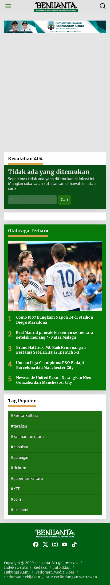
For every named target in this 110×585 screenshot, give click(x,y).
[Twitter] (45, 544)
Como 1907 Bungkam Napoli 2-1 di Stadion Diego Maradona (54, 320)
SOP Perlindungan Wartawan (71, 577)
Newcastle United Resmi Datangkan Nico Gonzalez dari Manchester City (53, 380)
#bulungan (20, 457)
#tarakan (19, 426)
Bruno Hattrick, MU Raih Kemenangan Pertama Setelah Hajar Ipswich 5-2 (51, 350)
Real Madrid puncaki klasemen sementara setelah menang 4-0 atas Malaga (54, 335)
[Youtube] (64, 544)
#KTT (15, 489)
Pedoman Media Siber (54, 572)
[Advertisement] (55, 95)
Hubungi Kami (17, 572)
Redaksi (40, 567)
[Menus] (8, 6)
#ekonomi (19, 510)
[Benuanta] (56, 6)
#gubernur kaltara (27, 478)
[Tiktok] (74, 544)
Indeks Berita (16, 567)
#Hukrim (18, 468)
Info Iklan (61, 567)
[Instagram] (55, 544)
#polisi (17, 499)
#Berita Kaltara (24, 415)
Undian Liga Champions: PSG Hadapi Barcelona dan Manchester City (50, 365)
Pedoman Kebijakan (22, 577)
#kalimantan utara (27, 436)
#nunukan (19, 447)
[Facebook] (35, 544)
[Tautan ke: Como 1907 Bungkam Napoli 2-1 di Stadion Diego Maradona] (55, 276)
